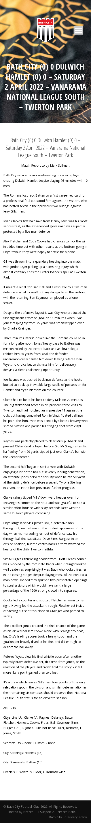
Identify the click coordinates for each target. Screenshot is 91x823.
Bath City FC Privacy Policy (68, 817)
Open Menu (78, 30)
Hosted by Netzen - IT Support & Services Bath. (42, 812)
